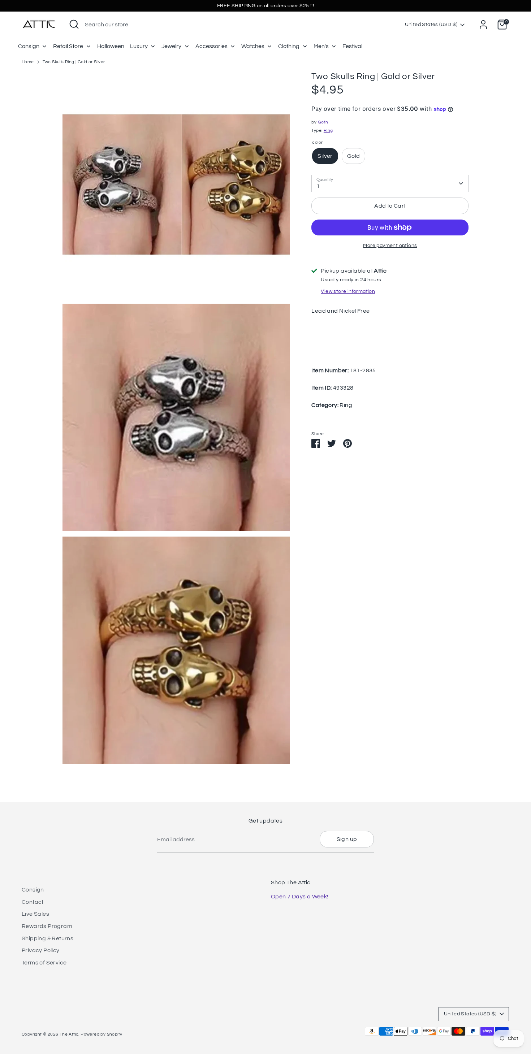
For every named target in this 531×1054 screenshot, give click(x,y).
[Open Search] (74, 24)
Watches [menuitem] (252, 46)
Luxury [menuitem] (139, 46)
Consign (33, 890)
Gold (353, 156)
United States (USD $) (431, 24)
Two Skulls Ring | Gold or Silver (74, 62)
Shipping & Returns (47, 938)
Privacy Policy (41, 950)
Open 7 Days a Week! (300, 896)
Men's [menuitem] (321, 46)
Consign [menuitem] (28, 46)
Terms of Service (44, 963)
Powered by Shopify (101, 1034)
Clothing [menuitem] (288, 46)
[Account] (483, 24)
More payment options (390, 245)
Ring (328, 130)
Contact (33, 902)
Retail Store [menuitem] (68, 46)
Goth (323, 122)
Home (28, 62)
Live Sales (35, 914)
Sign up (347, 839)
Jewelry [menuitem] (171, 46)
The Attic (69, 1034)
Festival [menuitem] (352, 46)
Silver (325, 156)
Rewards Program (47, 926)
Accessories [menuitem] (211, 46)
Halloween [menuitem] (110, 46)
